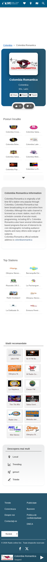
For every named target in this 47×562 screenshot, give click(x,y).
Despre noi (10, 515)
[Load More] (23, 177)
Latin (26, 89)
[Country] (37, 3)
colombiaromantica (23, 240)
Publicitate (32, 503)
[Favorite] (24, 3)
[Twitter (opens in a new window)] (27, 549)
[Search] (43, 3)
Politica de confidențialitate (34, 516)
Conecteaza (10, 509)
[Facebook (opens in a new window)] (20, 549)
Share (15, 95)
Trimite (8, 503)
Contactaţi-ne (11, 521)
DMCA (30, 524)
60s (20, 89)
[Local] (31, 3)
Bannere (31, 509)
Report (24, 95)
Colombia (7, 45)
